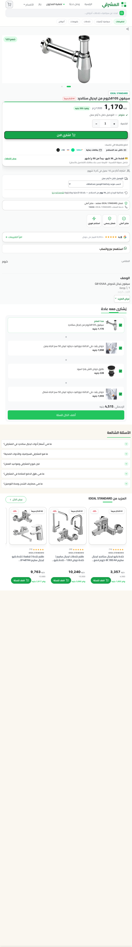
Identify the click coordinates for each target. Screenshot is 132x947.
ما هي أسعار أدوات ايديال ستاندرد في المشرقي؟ (28, 444)
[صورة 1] (68, 87)
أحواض (61, 21)
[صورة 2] (62, 87)
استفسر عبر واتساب (112, 248)
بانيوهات (74, 21)
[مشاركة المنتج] (127, 29)
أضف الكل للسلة (66, 415)
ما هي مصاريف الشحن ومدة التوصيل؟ (23, 483)
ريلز (39, 4)
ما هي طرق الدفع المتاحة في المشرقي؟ (24, 474)
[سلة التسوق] (9, 4)
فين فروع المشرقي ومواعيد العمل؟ (22, 464)
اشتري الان (64, 135)
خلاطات (87, 21)
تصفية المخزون (54, 4)
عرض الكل (18, 499)
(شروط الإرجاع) (58, 193)
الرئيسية (88, 4)
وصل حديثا (74, 4)
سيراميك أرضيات (103, 21)
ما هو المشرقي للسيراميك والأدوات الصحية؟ (26, 454)
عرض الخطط (10, 158)
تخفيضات (120, 21)
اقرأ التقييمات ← (14, 237)
